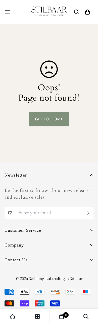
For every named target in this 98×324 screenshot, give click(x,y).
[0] (61, 316)
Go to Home (49, 119)
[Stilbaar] (49, 12)
